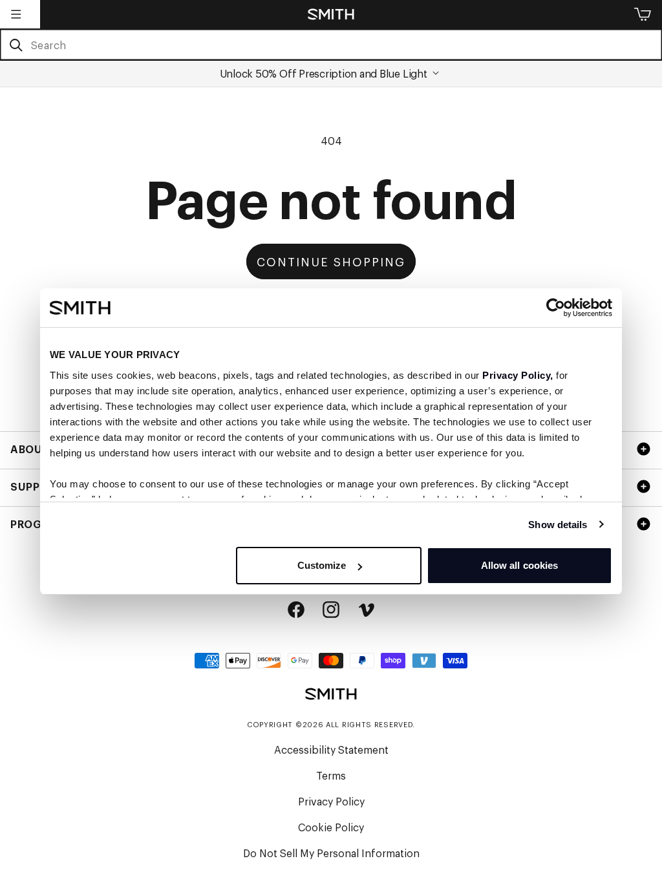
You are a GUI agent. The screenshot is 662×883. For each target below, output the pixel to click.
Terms (331, 775)
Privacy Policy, (517, 375)
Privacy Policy (331, 801)
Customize (322, 565)
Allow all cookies (520, 565)
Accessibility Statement (331, 749)
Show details (557, 524)
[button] (16, 14)
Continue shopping (331, 261)
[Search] (16, 45)
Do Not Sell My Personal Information (331, 853)
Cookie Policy (331, 827)
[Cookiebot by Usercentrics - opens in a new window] (555, 307)
